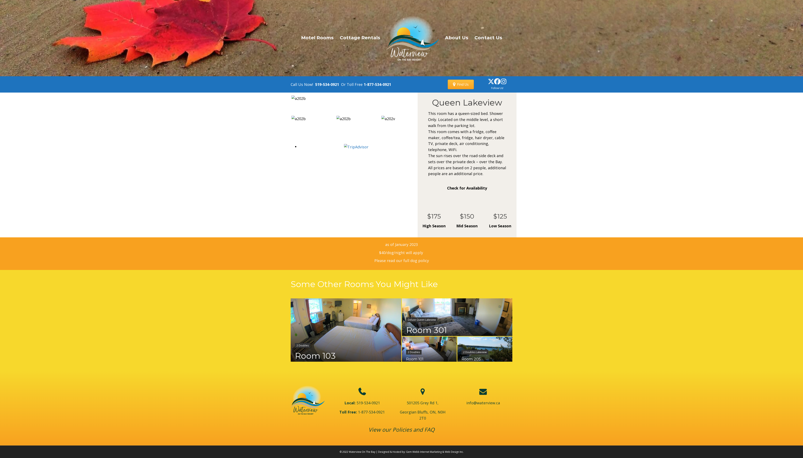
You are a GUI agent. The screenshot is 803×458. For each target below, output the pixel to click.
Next (419, 102)
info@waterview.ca (483, 402)
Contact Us (488, 38)
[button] (491, 81)
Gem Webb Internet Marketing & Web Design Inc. (435, 452)
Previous (285, 102)
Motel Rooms (317, 38)
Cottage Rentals (360, 38)
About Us (456, 38)
